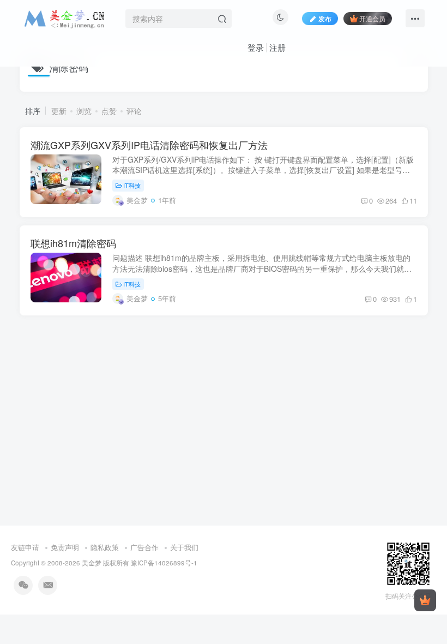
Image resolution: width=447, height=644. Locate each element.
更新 (59, 110)
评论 (134, 110)
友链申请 (25, 547)
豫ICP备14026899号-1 (164, 562)
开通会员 (372, 18)
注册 (277, 47)
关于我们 (184, 547)
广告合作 (144, 547)
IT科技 (132, 185)
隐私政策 (104, 547)
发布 (324, 18)
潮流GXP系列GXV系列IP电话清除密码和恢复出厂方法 (149, 145)
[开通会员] (425, 600)
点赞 (109, 110)
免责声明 (65, 547)
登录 (255, 47)
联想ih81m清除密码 (73, 243)
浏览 (84, 110)
